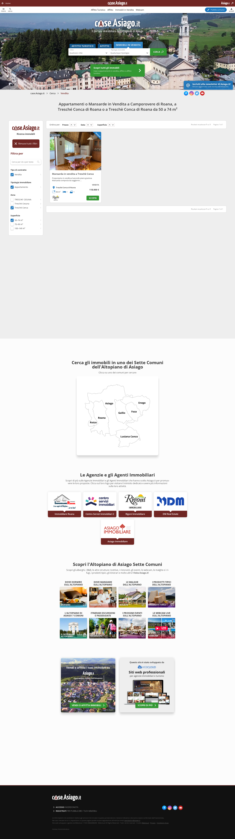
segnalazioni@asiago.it (132, 820)
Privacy (152, 823)
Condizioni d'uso (163, 823)
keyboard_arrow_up (71, 124)
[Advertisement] (26, 280)
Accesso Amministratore (60, 829)
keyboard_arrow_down (74, 124)
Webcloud (145, 823)
